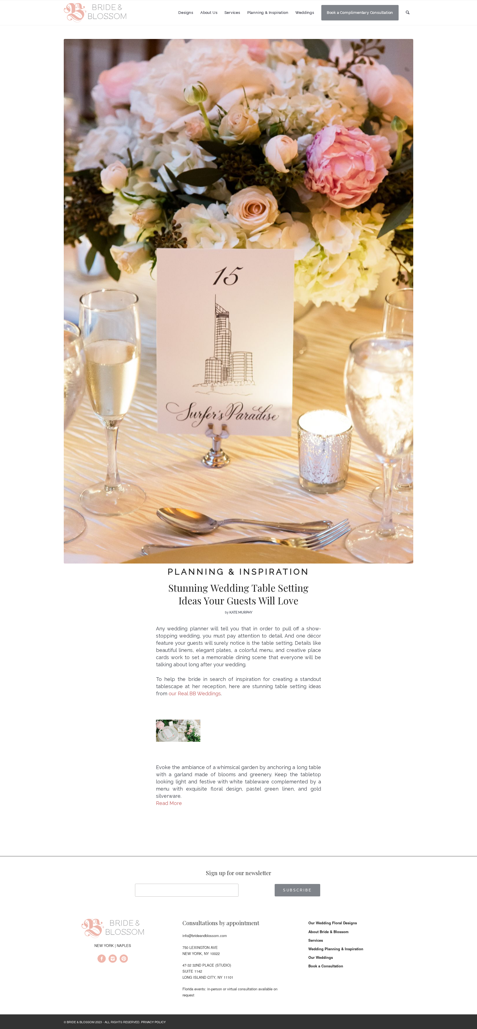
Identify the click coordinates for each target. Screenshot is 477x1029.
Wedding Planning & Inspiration (335, 948)
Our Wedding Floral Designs (332, 922)
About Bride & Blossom (328, 931)
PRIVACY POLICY (153, 1022)
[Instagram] (112, 959)
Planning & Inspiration (238, 572)
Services (315, 940)
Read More (169, 803)
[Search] (407, 12)
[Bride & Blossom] (112, 929)
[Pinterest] (124, 959)
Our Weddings (320, 957)
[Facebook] (101, 959)
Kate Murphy (240, 612)
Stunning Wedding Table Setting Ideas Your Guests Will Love (238, 594)
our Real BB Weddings (195, 693)
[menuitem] (186, 12)
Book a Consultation (325, 966)
